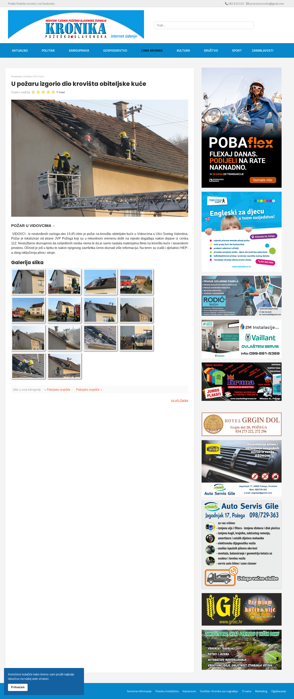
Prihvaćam (18, 687)
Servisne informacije (139, 691)
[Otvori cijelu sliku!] (99, 158)
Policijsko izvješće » (89, 389)
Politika (48, 50)
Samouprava (79, 50)
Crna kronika (152, 50)
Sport (237, 50)
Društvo (211, 50)
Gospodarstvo (115, 50)
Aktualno (20, 50)
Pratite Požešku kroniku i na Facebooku (31, 3)
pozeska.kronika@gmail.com (266, 3)
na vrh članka (179, 400)
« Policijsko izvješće (57, 389)
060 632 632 (236, 3)
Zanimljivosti (262, 50)
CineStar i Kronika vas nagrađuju (219, 691)
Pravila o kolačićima (167, 691)
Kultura (183, 50)
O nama (246, 691)
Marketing (261, 691)
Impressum (189, 691)
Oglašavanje (278, 691)
